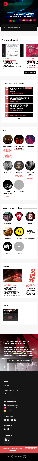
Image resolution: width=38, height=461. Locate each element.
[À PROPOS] (24, 457)
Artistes (6, 388)
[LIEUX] (20, 457)
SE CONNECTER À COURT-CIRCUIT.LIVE (19, 360)
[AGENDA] (12, 457)
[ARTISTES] (16, 457)
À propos (7, 393)
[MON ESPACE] (30, 457)
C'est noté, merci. (30, 448)
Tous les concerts (30, 72)
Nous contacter (9, 396)
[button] (36, 55)
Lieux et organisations (11, 390)
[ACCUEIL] (7, 457)
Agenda (6, 385)
